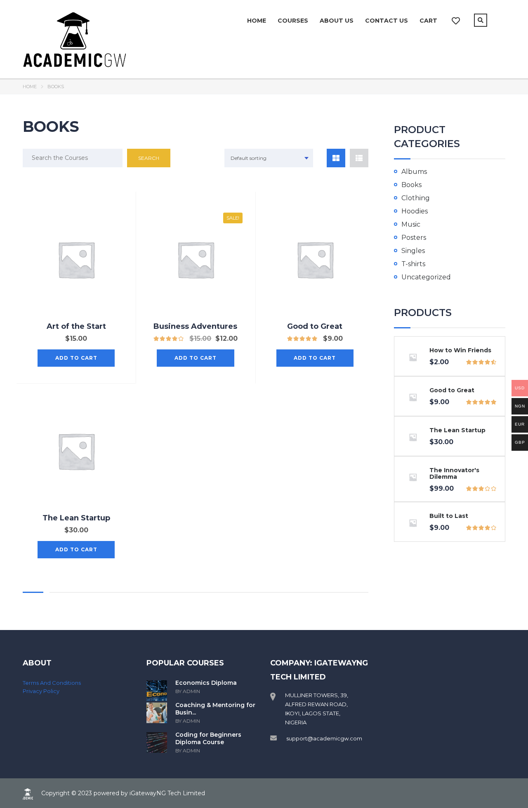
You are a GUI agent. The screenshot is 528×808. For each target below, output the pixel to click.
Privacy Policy (41, 691)
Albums (414, 172)
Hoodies (414, 211)
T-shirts (413, 264)
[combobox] (268, 158)
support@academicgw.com (324, 738)
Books (411, 185)
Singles (413, 251)
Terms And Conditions (52, 682)
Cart (428, 20)
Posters (413, 237)
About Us (337, 20)
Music (410, 224)
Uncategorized (426, 277)
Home (256, 20)
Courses (293, 20)
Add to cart (76, 358)
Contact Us (386, 20)
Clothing (415, 198)
